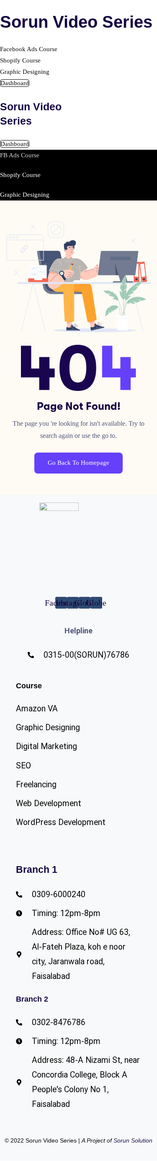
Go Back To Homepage (78, 462)
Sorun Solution (132, 1140)
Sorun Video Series (76, 22)
